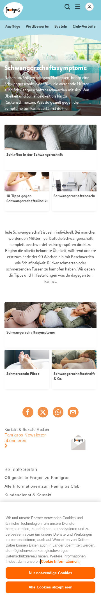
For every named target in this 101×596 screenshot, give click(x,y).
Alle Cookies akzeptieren (50, 587)
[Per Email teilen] (73, 412)
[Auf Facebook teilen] (27, 412)
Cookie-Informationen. (60, 561)
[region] (50, 549)
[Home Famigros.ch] (13, 10)
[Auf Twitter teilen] (43, 412)
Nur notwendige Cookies (50, 573)
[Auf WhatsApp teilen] (58, 412)
